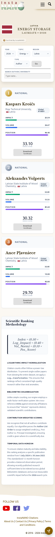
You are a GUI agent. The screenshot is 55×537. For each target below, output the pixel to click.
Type (17, 59)
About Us (9, 521)
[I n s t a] (11, 8)
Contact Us (21, 521)
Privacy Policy (36, 521)
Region (36, 49)
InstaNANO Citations (27, 518)
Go (36, 64)
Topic (21, 49)
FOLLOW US (11, 501)
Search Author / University (17, 72)
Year (7, 49)
